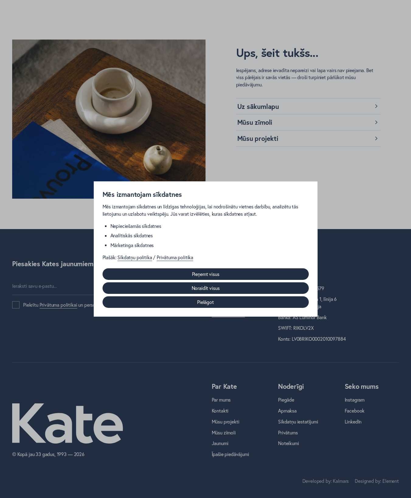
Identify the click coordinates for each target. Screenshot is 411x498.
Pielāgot (205, 302)
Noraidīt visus (206, 288)
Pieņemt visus (205, 274)
